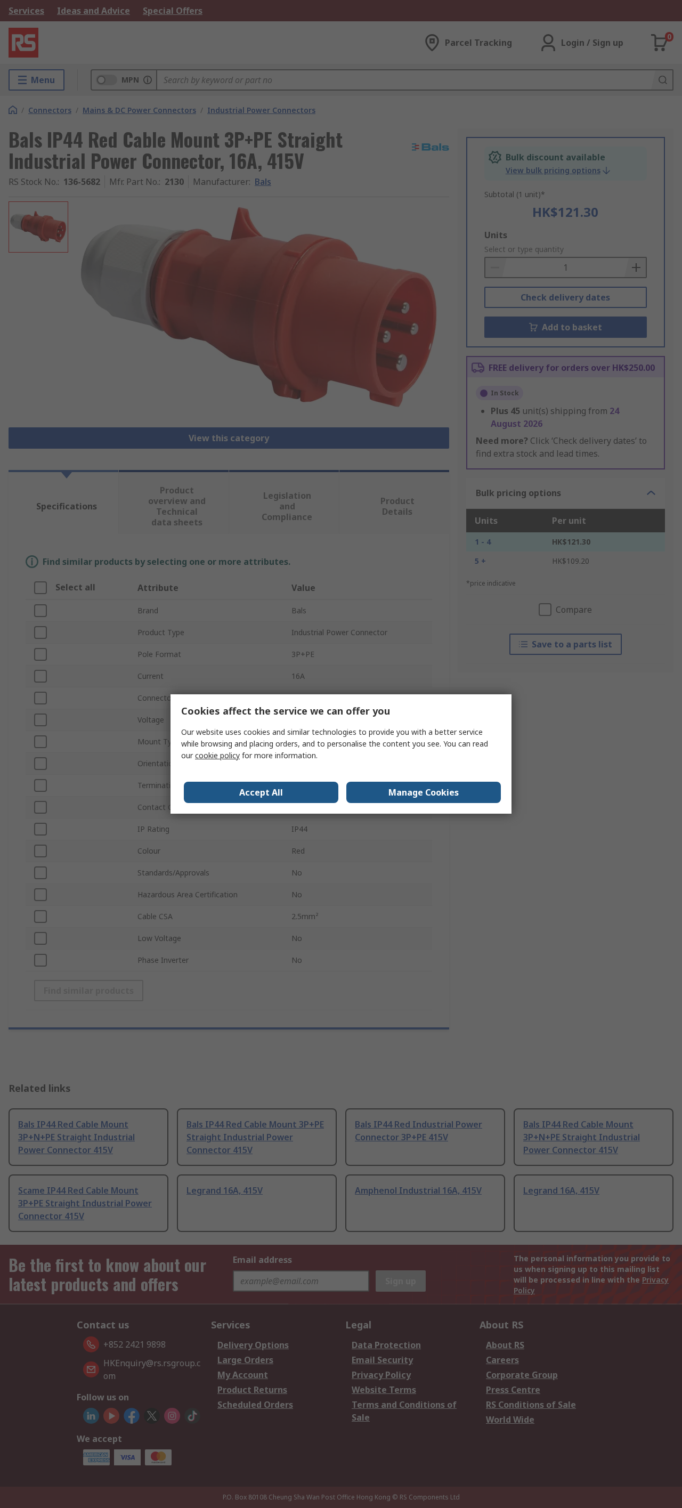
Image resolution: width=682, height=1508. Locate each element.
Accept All (261, 792)
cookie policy (217, 755)
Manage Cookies (423, 792)
